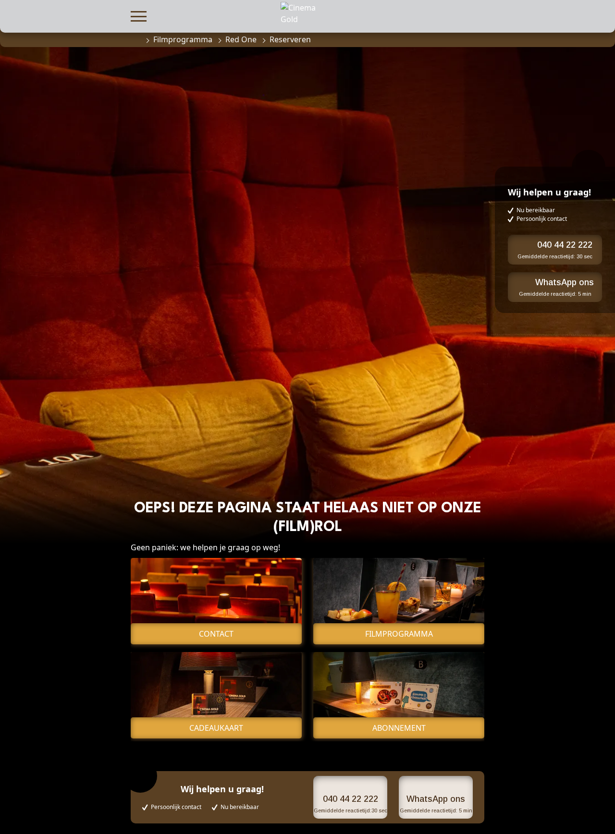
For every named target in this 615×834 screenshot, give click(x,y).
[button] (139, 15)
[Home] (135, 39)
